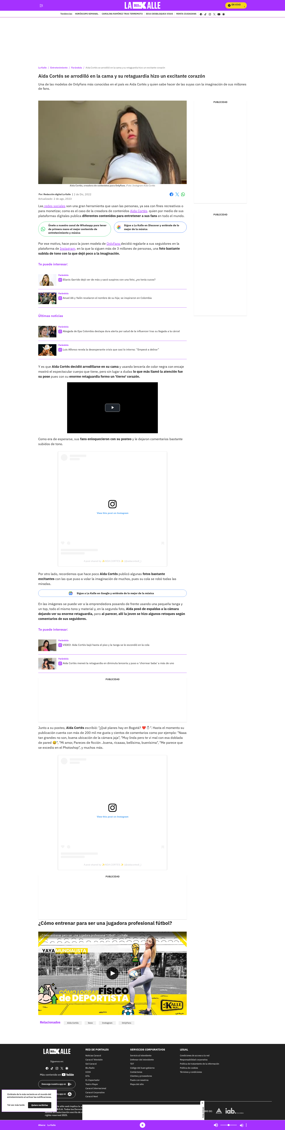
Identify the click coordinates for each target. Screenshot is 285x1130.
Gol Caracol (91, 1064)
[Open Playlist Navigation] (246, 1125)
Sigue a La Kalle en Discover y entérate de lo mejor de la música (151, 227)
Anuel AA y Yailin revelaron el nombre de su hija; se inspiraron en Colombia (107, 297)
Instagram (107, 1022)
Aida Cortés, (139, 211)
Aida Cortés (73, 1022)
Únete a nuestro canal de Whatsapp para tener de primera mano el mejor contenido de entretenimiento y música (77, 229)
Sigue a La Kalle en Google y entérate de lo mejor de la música (115, 593)
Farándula (76, 67)
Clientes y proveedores (141, 1076)
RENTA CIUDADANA (186, 14)
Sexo (90, 1022)
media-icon (142, 1125)
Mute (216, 1125)
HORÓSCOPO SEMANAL (86, 14)
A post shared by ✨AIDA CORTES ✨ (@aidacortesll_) (112, 561)
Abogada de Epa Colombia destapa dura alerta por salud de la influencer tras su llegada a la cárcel (121, 331)
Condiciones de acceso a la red (194, 1056)
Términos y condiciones (191, 1072)
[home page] (142, 5)
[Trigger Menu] (41, 5)
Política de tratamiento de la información (199, 1064)
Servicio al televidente (140, 1056)
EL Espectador (92, 1080)
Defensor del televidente (142, 1060)
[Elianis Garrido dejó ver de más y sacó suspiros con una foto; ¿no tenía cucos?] (47, 280)
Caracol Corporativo (95, 1093)
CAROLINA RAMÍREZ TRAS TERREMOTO (122, 14)
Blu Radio (90, 1068)
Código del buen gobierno (142, 1068)
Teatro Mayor (91, 1084)
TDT (132, 1064)
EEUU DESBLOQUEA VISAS (159, 14)
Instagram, (68, 248)
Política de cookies (189, 1068)
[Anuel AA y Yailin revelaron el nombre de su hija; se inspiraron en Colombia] (47, 298)
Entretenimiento (59, 67)
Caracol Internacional (95, 1088)
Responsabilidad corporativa (193, 1060)
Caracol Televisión (94, 1060)
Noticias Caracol (93, 1056)
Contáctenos (136, 1072)
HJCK (88, 1072)
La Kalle (42, 67)
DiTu (87, 1076)
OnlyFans (114, 243)
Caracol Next (91, 1097)
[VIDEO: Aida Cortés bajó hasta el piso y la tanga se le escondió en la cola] (47, 645)
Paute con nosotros (139, 1080)
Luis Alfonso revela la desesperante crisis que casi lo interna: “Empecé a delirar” (111, 349)
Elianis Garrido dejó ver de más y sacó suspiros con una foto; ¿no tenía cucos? (109, 279)
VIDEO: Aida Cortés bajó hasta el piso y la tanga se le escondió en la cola (106, 644)
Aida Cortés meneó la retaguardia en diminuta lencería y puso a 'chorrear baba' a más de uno (118, 663)
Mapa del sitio (137, 1084)
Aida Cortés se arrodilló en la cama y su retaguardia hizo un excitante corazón (125, 67)
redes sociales (54, 206)
